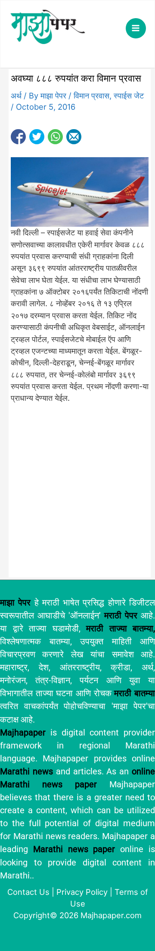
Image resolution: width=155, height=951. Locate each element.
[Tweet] (36, 136)
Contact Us (28, 892)
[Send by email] (73, 136)
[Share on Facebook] (18, 136)
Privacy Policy (82, 892)
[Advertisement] (77, 494)
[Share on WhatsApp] (55, 136)
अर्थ (16, 95)
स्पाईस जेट (129, 95)
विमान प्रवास (91, 95)
